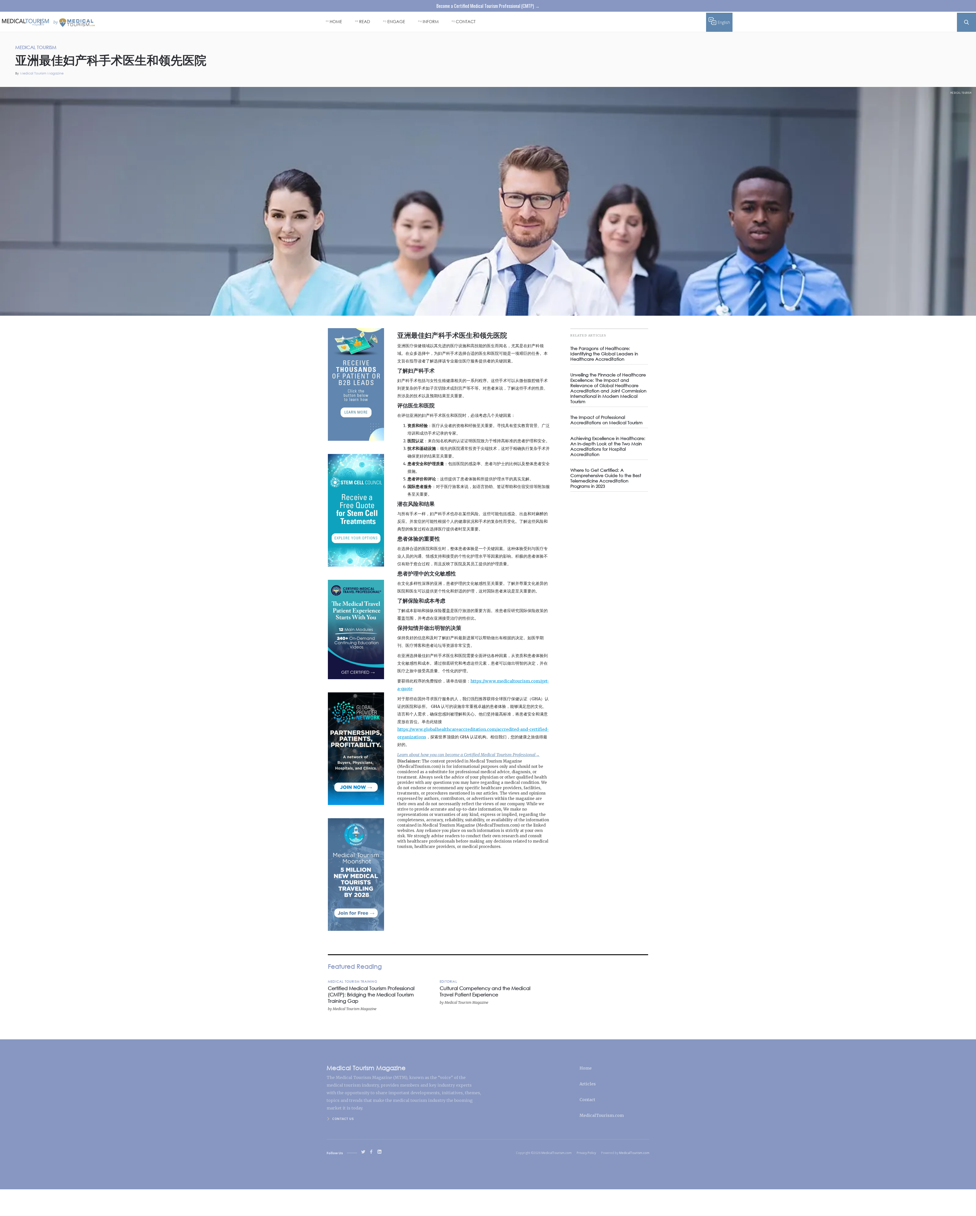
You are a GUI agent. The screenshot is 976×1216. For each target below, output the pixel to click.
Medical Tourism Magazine (42, 73)
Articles (588, 1083)
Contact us (343, 1119)
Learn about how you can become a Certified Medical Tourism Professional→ (468, 754)
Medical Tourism (961, 92)
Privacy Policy (586, 1153)
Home (586, 1068)
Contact (587, 1099)
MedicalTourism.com (602, 1115)
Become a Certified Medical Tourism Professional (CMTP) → (488, 6)
